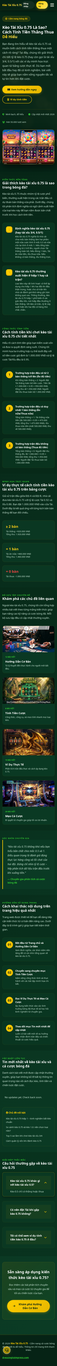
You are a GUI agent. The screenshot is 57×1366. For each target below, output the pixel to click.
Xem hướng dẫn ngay (24, 89)
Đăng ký (41, 5)
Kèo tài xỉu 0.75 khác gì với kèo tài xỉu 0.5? (25, 1182)
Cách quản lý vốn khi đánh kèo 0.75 (23, 1140)
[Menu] (52, 5)
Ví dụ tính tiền (18, 99)
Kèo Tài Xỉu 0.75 (12, 5)
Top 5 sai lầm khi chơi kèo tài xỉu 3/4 (24, 1135)
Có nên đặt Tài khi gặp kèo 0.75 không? (24, 1211)
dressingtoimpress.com (15, 1357)
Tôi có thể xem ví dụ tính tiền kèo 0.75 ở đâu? (26, 1237)
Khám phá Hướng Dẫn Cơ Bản (30, 1306)
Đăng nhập (26, 5)
